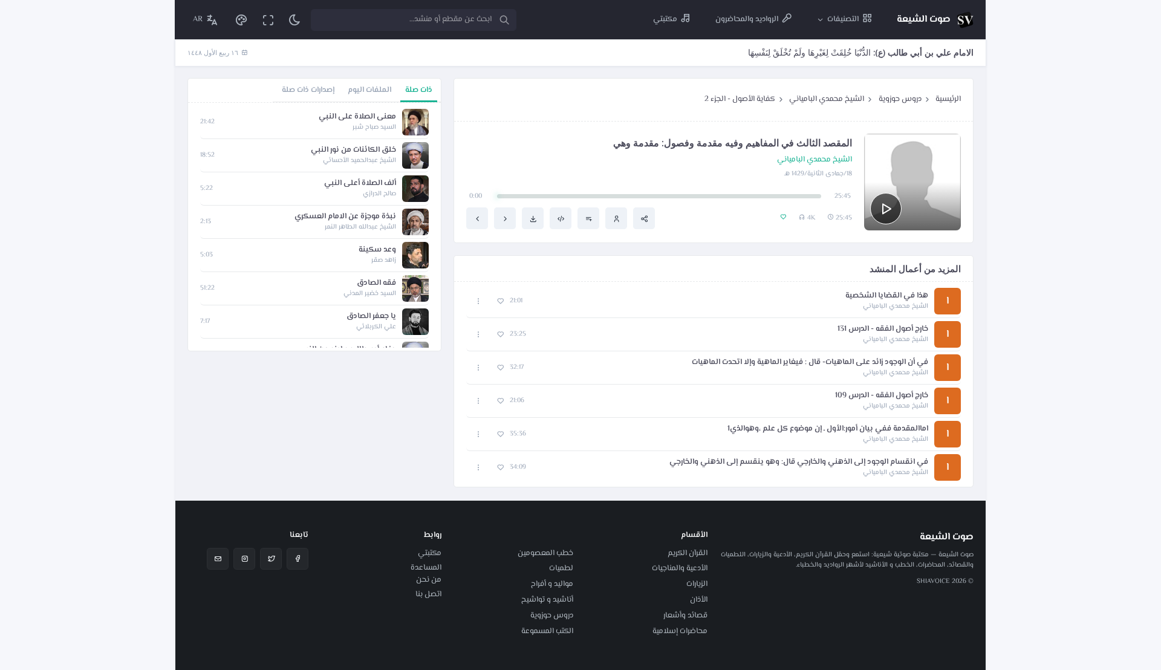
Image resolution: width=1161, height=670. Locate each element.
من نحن (428, 580)
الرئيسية (948, 99)
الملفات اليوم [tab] (369, 90)
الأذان (698, 600)
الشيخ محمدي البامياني (826, 99)
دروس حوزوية (900, 99)
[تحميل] (533, 218)
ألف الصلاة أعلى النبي (360, 183)
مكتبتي (429, 553)
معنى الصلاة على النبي (357, 117)
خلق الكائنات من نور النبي (353, 150)
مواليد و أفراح (552, 584)
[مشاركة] (644, 218)
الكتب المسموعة (547, 631)
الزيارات (696, 584)
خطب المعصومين (545, 553)
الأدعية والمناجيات (679, 568)
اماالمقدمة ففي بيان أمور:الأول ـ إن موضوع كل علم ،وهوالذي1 (827, 429)
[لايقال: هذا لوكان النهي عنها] (505, 218)
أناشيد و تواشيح (547, 600)
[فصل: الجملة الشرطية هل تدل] (477, 218)
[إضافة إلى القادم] (588, 218)
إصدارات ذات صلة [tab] (308, 90)
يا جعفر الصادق (371, 316)
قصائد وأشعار (685, 616)
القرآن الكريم (687, 553)
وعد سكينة (377, 250)
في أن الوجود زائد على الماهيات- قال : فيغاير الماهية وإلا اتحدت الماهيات (810, 362)
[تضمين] (560, 218)
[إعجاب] (500, 301)
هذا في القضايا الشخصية (886, 296)
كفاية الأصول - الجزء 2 (739, 99)
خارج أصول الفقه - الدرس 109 (881, 396)
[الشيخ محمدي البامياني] (616, 218)
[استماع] (886, 208)
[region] (314, 227)
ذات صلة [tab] (418, 90)
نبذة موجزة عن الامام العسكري (345, 217)
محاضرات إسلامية (679, 631)
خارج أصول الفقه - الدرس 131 (882, 329)
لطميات (561, 568)
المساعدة (426, 568)
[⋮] (478, 301)
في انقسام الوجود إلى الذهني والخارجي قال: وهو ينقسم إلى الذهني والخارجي (798, 462)
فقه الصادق (376, 283)
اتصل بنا (428, 594)
